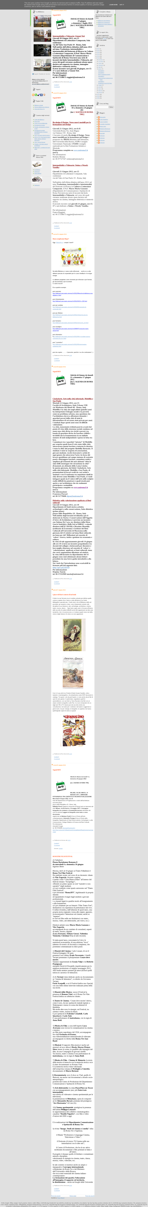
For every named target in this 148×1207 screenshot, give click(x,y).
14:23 (70, 754)
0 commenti (57, 86)
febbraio (100, 90)
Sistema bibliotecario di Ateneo (41, 107)
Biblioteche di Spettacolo (104, 22)
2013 (98, 56)
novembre (100, 61)
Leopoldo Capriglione (105, 124)
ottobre (100, 63)
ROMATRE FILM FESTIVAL (63, 856)
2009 (98, 98)
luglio (99, 67)
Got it (122, 4)
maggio (100, 85)
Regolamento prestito (39, 125)
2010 (98, 96)
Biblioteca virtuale (38, 105)
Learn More (113, 4)
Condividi (56, 84)
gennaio (100, 92)
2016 (98, 50)
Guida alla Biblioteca (39, 119)
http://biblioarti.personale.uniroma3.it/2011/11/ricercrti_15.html (70, 323)
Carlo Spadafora (104, 119)
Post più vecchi (89, 1196)
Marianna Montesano (105, 128)
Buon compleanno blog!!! (61, 239)
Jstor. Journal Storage (39, 142)
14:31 (69, 840)
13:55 (70, 81)
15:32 (70, 578)
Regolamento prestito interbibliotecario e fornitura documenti (41, 132)
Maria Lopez (103, 126)
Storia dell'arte (37, 173)
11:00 (70, 355)
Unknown (102, 135)
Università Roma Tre (39, 109)
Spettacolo (37, 171)
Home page (73, 1196)
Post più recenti (55, 1196)
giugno (99, 69)
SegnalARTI (57, 15)
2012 (98, 58)
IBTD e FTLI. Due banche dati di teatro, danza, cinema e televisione (42, 139)
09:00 (70, 1185)
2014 (98, 54)
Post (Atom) (60, 1198)
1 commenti (57, 360)
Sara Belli (102, 133)
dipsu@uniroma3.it (75, 496)
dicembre (100, 59)
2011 (98, 94)
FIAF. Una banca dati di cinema (42, 135)
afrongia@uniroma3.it (69, 828)
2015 (98, 52)
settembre (100, 65)
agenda (61, 848)
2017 (98, 48)
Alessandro (103, 117)
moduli (104, 38)
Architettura (37, 169)
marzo (99, 88)
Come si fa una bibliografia (40, 123)
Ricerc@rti (37, 121)
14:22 (70, 222)
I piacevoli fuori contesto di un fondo (64, 595)
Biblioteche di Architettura (104, 20)
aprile (99, 87)
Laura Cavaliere (104, 121)
